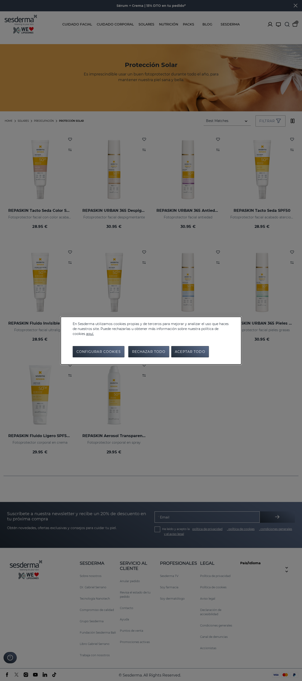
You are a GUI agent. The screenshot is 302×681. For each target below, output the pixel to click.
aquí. (90, 334)
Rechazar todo (149, 352)
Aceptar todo (190, 352)
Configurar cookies (98, 352)
